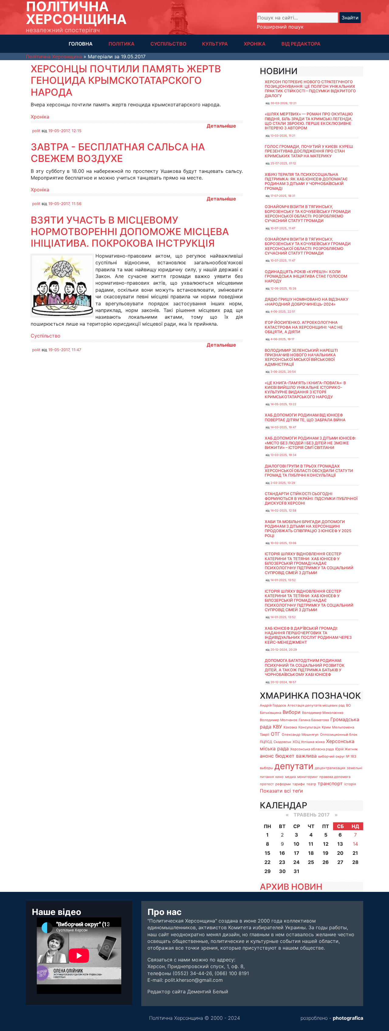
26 (325, 862)
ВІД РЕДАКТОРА (301, 44)
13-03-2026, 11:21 (282, 135)
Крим (326, 727)
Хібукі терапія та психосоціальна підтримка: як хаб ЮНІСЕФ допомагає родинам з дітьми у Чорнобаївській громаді (306, 181)
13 (340, 844)
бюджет (284, 756)
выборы (266, 768)
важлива (306, 756)
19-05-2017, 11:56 (64, 203)
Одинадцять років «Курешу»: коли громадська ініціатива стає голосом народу (306, 276)
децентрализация (330, 768)
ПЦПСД (266, 742)
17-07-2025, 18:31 (282, 195)
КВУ (277, 727)
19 (326, 853)
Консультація (309, 727)
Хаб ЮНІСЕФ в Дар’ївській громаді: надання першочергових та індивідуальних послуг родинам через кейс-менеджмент (308, 635)
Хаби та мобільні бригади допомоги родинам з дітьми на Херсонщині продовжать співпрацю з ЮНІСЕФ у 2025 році (308, 528)
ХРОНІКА (255, 44)
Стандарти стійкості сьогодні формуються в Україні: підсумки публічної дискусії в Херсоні (311, 498)
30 (282, 871)
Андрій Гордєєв (273, 705)
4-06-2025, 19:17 (282, 339)
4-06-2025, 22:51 (282, 311)
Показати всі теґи (281, 791)
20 (340, 853)
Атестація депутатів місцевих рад (316, 705)
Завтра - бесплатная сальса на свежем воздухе (118, 152)
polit (36, 130)
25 (311, 862)
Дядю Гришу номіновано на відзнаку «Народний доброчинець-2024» (306, 301)
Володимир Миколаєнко (322, 713)
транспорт (330, 783)
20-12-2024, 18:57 (283, 682)
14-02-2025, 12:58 (283, 510)
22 (267, 862)
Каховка (290, 727)
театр (311, 784)
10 (296, 844)
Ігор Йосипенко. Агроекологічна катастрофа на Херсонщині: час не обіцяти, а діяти (304, 327)
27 (340, 862)
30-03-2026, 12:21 (283, 103)
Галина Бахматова (314, 720)
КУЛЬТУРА (215, 44)
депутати (293, 766)
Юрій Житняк (346, 749)
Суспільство (45, 336)
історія (350, 784)
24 (296, 862)
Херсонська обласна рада (312, 749)
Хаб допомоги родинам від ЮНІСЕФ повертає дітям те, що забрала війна (305, 417)
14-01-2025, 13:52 (283, 580)
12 (326, 844)
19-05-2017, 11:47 (64, 350)
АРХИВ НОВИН (291, 887)
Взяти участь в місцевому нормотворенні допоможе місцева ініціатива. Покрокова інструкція (130, 231)
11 (310, 844)
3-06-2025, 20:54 (283, 371)
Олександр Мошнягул (300, 734)
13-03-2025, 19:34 (283, 455)
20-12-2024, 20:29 (283, 649)
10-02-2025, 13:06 (283, 543)
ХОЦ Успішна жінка (309, 742)
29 (267, 871)
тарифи (298, 784)
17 (296, 853)
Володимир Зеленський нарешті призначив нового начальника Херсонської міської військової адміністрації (301, 357)
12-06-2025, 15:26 (283, 288)
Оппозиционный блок (338, 734)
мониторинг (307, 777)
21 (355, 853)
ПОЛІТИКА (121, 44)
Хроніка (40, 117)
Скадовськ (282, 742)
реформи (283, 784)
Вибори (292, 712)
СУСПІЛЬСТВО (168, 44)
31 (296, 871)
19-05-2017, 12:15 (64, 130)
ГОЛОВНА (81, 44)
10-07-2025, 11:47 (282, 228)
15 (267, 853)
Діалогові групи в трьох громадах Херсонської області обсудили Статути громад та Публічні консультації (309, 471)
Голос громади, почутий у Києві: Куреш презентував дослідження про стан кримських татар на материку (309, 151)
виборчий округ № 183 (337, 756)
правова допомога (334, 777)
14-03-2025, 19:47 (283, 427)
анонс (267, 756)
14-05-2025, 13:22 (283, 404)
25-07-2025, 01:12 (283, 163)
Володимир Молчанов (278, 720)
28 (355, 862)
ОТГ (275, 734)
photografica (348, 1018)
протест (267, 784)
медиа (290, 777)
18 (311, 853)
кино (279, 777)
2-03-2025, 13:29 (282, 483)
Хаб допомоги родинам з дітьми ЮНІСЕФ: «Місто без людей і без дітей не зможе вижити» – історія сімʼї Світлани (310, 443)
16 (282, 853)
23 (282, 862)
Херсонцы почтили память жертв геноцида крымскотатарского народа (126, 80)
